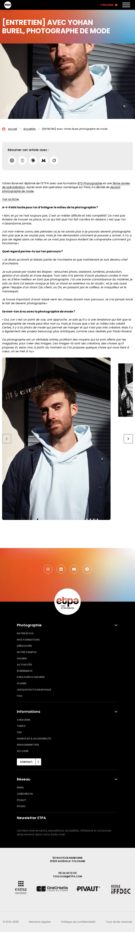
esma (20, 787)
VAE (19, 732)
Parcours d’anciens (31, 677)
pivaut (21, 800)
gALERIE (22, 658)
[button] (37, 519)
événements (25, 671)
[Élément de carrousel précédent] (6, 438)
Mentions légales (40, 922)
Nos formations (28, 639)
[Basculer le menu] (126, 5)
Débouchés (24, 646)
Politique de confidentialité (78, 922)
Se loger (22, 751)
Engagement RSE (28, 744)
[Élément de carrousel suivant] (128, 438)
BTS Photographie (90, 183)
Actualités (24, 664)
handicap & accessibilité (34, 738)
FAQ (19, 696)
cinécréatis (25, 794)
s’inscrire (23, 720)
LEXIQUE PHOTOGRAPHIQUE (34, 689)
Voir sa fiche (10, 199)
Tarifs (21, 726)
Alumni (21, 683)
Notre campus (27, 652)
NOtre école (25, 633)
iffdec (21, 806)
